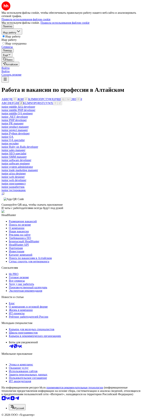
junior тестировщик (13, 190)
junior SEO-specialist (13, 153)
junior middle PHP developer (18, 110)
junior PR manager (12, 123)
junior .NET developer (14, 116)
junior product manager (15, 126)
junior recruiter (10, 143)
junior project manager (14, 130)
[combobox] (17, 407)
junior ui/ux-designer (13, 173)
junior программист (13, 183)
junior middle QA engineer (17, 113)
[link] (7, 59)
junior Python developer (15, 133)
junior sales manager (13, 150)
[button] (5, 68)
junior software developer (16, 160)
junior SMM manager (14, 156)
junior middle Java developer (18, 106)
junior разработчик (13, 186)
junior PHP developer (14, 120)
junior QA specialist (13, 140)
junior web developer (13, 180)
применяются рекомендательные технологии (74, 387)
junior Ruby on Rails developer (19, 146)
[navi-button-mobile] (5, 79)
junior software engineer (15, 163)
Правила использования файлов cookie (64, 22)
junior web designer (13, 176)
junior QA (7, 136)
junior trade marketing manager (19, 170)
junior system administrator (17, 166)
